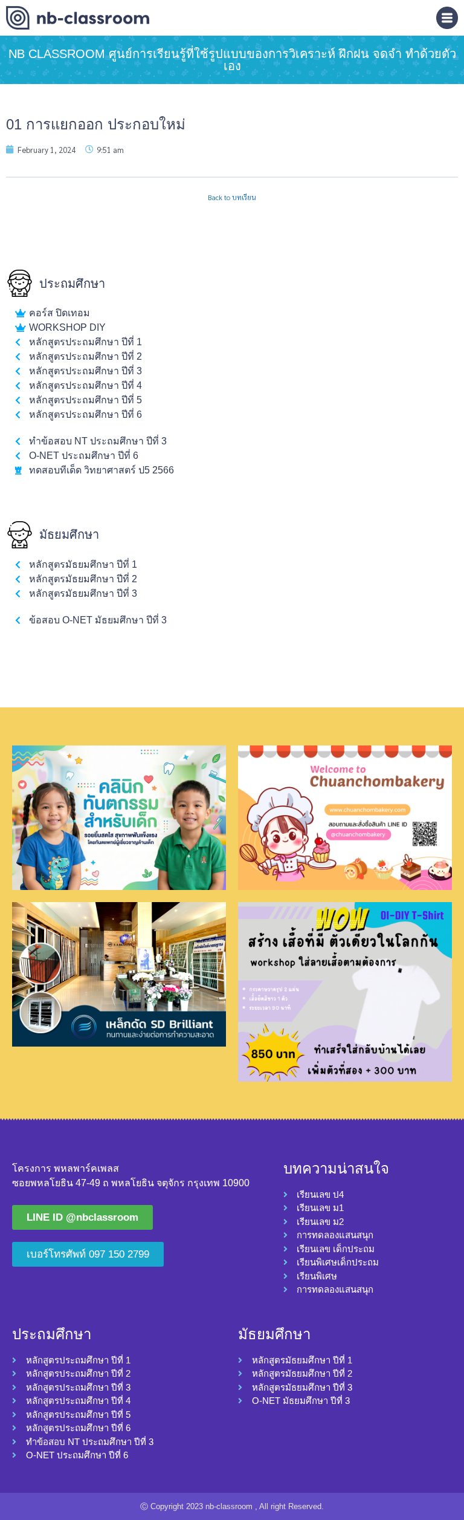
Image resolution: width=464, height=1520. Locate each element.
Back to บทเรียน (232, 197)
